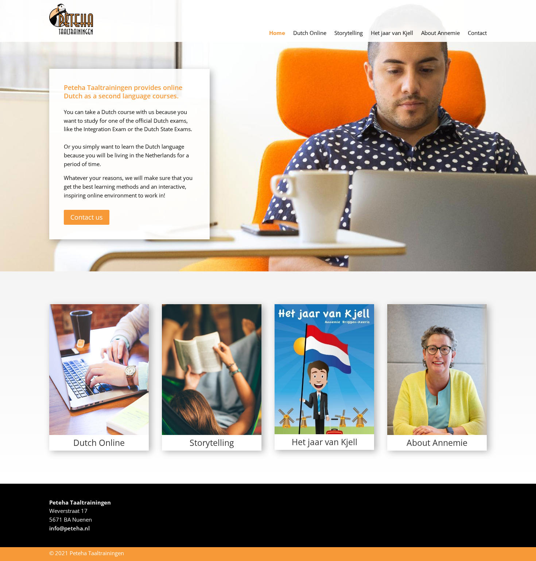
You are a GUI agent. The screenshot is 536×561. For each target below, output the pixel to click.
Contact (477, 33)
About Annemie (440, 33)
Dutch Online (309, 33)
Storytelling (348, 33)
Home (277, 33)
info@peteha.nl (69, 528)
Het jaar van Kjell (392, 33)
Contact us (86, 217)
